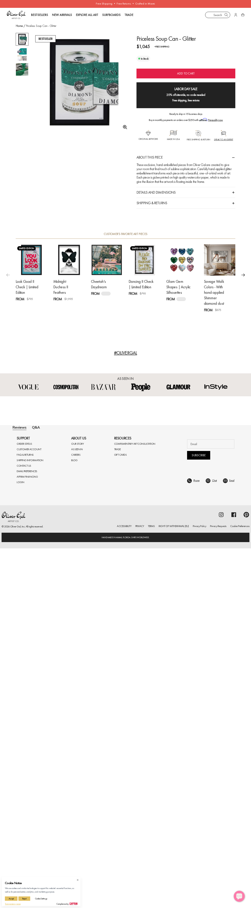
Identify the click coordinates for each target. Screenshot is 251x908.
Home (19, 26)
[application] (239, 896)
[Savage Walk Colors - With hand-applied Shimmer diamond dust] (219, 260)
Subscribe (199, 455)
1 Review (38, 306)
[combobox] (217, 15)
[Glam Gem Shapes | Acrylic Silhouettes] (182, 260)
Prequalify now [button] (215, 120)
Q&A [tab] (36, 427)
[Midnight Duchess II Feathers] (69, 260)
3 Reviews (76, 306)
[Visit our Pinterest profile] (246, 515)
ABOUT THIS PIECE (149, 157)
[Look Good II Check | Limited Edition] (31, 260)
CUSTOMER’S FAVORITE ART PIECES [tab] (125, 234)
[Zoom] (124, 127)
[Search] (226, 15)
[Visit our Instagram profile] (221, 515)
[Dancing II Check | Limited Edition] (144, 260)
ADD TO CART (186, 73)
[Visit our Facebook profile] (234, 515)
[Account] (236, 15)
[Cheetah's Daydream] (106, 260)
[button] (243, 274)
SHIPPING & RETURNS (151, 203)
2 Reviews (151, 300)
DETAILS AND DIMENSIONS (156, 192)
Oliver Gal (15, 526)
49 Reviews (228, 317)
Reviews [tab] (19, 427)
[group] (80, 99)
